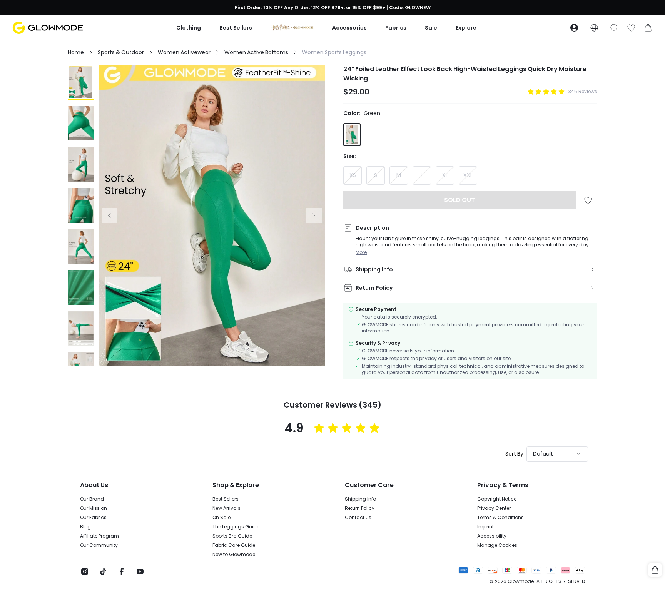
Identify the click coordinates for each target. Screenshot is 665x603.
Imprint (485, 527)
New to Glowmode (233, 554)
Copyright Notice (496, 499)
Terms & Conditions (500, 517)
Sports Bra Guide (232, 536)
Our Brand (92, 499)
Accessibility (491, 536)
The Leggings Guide (235, 527)
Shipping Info (360, 499)
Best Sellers (225, 499)
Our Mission (93, 508)
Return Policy (359, 508)
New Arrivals (226, 508)
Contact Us (358, 517)
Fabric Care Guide (233, 545)
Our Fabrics (93, 517)
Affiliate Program (99, 536)
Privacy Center (494, 508)
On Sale (221, 517)
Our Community (99, 545)
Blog (85, 527)
